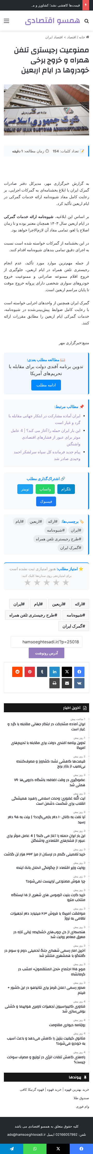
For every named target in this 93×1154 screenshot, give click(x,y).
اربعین (57, 603)
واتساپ (45, 489)
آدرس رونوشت (46, 653)
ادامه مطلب (46, 385)
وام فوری (82, 1106)
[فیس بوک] (79, 672)
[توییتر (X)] (67, 672)
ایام (37, 603)
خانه (82, 37)
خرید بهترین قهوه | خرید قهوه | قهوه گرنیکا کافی (54, 1089)
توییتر (25, 489)
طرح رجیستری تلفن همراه (32, 615)
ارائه (78, 603)
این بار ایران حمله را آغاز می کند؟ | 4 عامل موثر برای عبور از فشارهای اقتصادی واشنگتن (45, 437)
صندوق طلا (81, 1098)
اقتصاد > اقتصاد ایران (60, 37)
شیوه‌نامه (74, 615)
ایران (17, 603)
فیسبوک (46, 501)
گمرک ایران (72, 626)
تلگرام (66, 489)
